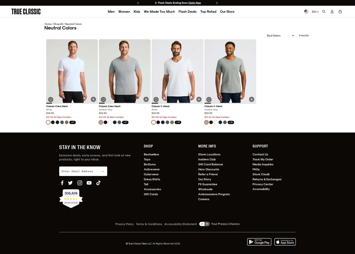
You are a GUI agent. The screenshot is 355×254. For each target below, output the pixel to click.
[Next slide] (216, 3)
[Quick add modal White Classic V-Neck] (199, 99)
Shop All (58, 23)
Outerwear (151, 174)
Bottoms (150, 164)
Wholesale (205, 189)
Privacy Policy (124, 224)
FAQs (256, 169)
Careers (203, 199)
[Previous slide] (138, 3)
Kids (137, 11)
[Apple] (285, 242)
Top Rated (208, 11)
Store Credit (261, 174)
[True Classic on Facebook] (62, 182)
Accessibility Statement (180, 224)
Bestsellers (151, 154)
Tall (146, 184)
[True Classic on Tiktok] (98, 182)
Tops (147, 159)
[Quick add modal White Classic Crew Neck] (93, 99)
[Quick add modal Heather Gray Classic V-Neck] (251, 99)
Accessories (152, 189)
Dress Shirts (152, 179)
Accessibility (261, 189)
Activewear (152, 169)
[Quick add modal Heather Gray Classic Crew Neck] (146, 99)
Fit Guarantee (207, 184)
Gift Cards (151, 194)
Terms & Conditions (149, 224)
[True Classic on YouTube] (89, 182)
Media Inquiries (263, 164)
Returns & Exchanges (267, 179)
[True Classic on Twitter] (70, 182)
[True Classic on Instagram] (79, 182)
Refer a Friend (208, 174)
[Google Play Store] (259, 242)
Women (124, 11)
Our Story (227, 11)
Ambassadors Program (214, 194)
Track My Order (263, 159)
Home (48, 23)
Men (111, 11)
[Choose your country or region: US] (306, 11)
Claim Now (194, 2)
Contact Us (260, 154)
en (314, 11)
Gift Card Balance (210, 164)
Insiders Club (207, 159)
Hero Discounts (208, 169)
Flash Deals (188, 11)
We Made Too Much (159, 11)
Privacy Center (263, 184)
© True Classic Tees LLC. (139, 243)
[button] (340, 11)
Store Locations (209, 154)
